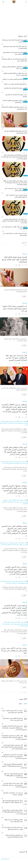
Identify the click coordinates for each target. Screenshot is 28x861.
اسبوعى (25, 703)
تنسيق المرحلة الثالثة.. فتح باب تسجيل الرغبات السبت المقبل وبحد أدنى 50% (14, 719)
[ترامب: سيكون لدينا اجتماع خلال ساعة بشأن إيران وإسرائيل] (14, 89)
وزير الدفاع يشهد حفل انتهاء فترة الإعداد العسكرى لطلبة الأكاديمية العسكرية (16, 836)
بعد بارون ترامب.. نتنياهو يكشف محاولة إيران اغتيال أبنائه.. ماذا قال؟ (15, 793)
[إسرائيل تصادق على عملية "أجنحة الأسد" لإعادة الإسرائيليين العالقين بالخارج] (14, 189)
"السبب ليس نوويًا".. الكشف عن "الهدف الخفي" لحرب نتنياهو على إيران (15, 234)
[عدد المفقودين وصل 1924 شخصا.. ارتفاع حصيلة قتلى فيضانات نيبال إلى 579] (14, 326)
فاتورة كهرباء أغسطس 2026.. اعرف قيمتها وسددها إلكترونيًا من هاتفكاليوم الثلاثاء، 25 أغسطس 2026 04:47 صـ (15, 775)
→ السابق (25, 692)
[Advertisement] (14, 18)
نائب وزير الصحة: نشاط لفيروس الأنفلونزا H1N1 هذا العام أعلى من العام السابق (14, 108)
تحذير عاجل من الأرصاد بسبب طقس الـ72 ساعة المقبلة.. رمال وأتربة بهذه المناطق (14, 828)
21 (2, 692)
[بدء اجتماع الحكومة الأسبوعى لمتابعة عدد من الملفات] (14, 79)
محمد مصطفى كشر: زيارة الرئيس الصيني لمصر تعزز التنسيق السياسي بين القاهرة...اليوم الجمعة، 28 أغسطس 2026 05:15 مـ (14, 221)
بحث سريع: (24, 242)
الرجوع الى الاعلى (5, 858)
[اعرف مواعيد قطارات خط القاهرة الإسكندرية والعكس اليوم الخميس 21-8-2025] (14, 68)
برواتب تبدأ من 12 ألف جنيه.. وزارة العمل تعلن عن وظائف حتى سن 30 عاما (14, 650)
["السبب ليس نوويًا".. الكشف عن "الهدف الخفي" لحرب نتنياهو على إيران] (14, 228)
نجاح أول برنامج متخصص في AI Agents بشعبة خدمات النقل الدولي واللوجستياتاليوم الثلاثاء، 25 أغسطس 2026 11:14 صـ (14, 811)
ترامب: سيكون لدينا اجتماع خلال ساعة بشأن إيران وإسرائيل (16, 95)
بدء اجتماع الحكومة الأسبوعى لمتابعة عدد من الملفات (15, 84)
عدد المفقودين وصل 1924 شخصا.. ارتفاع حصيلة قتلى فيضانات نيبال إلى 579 (14, 308)
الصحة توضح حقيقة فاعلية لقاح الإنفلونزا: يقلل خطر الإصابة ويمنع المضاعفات (15, 132)
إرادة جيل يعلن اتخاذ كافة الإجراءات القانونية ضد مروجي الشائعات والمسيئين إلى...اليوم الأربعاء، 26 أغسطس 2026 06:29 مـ (14, 727)
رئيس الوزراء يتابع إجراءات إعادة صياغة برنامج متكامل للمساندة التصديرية (15, 47)
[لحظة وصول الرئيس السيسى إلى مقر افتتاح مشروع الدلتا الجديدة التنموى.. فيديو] (14, 53)
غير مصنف (24, 253)
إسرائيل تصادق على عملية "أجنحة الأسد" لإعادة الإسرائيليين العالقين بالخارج (16, 196)
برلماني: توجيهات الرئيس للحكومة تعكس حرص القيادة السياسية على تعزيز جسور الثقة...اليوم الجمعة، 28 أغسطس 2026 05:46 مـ (15, 182)
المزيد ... (24, 296)
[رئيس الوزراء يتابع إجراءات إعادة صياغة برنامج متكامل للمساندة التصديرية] (14, 41)
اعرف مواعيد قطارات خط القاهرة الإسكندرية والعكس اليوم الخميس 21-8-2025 (15, 74)
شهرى (20, 703)
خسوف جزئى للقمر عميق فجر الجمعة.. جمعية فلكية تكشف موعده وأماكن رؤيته (14, 711)
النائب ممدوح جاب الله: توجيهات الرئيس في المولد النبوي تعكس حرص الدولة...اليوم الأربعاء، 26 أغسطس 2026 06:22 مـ (14, 785)
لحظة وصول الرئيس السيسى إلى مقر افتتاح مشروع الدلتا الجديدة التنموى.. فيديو (14, 59)
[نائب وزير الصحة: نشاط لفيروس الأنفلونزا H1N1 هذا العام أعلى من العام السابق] (14, 101)
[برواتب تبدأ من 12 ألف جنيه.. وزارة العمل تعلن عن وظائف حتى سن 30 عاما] (14, 668)
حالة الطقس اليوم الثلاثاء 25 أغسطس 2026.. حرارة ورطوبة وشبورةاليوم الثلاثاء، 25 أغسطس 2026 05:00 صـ (14, 765)
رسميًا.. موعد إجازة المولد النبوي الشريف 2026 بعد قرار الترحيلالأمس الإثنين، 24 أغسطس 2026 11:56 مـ (14, 802)
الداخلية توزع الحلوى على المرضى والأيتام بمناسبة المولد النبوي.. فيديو (15, 820)
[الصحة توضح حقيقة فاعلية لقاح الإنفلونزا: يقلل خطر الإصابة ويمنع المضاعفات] (14, 119)
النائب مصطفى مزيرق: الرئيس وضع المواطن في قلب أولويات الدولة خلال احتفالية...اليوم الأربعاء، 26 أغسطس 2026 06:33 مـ (14, 737)
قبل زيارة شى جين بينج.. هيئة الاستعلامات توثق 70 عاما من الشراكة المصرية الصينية (16, 357)
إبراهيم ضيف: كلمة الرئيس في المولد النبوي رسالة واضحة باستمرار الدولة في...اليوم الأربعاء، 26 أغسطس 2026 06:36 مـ (14, 756)
